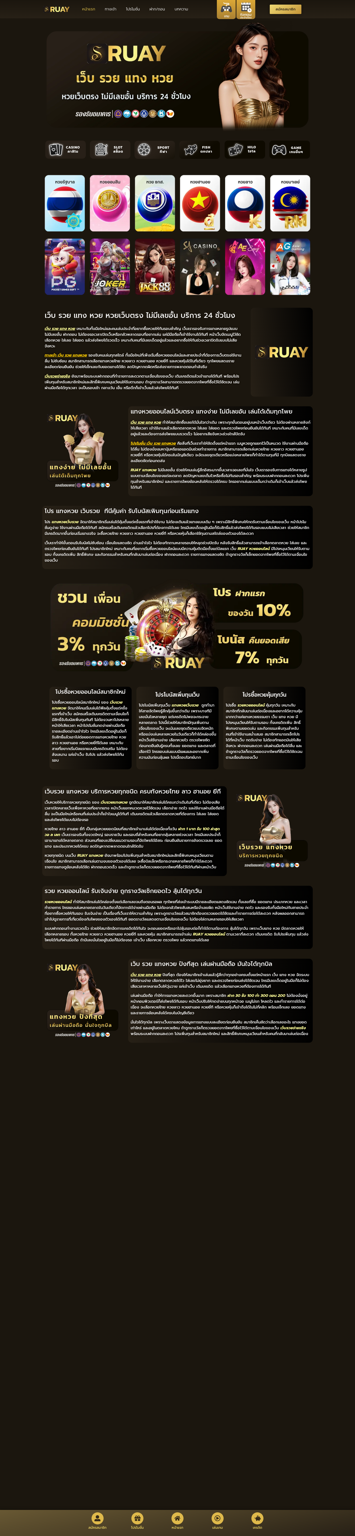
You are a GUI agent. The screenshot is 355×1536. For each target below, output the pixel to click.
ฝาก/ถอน (157, 9)
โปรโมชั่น (133, 9)
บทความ (181, 9)
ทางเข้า (110, 9)
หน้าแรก (88, 9)
